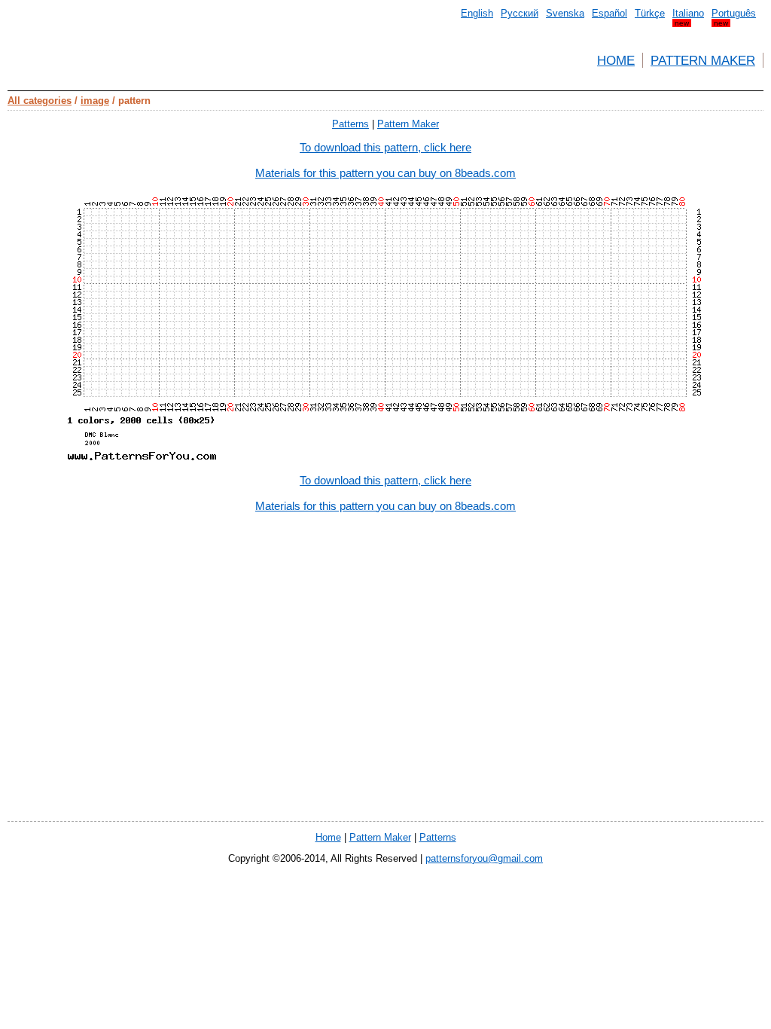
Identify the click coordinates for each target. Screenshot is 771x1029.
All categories (40, 100)
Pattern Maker (703, 60)
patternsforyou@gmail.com (484, 858)
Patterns (350, 124)
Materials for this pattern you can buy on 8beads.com (385, 172)
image (95, 100)
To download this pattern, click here (385, 147)
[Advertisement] (385, 727)
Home (616, 60)
